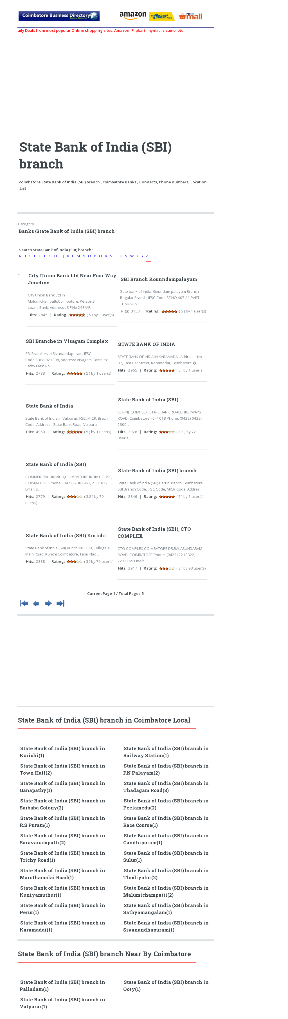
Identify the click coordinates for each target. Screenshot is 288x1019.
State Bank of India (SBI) (148, 400)
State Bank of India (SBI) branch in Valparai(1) (62, 1003)
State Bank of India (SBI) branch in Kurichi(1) (62, 752)
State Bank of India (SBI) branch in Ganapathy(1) (62, 786)
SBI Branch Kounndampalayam (159, 279)
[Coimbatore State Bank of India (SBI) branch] (66, 18)
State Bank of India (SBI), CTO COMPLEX (154, 532)
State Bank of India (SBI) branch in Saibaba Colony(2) (62, 804)
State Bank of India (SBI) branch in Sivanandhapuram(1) (166, 926)
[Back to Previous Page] (36, 607)
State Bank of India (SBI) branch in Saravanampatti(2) (62, 839)
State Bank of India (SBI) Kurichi (66, 535)
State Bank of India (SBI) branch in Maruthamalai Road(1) (62, 874)
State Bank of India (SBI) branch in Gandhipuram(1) (166, 839)
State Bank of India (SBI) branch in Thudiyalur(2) (166, 874)
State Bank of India (49, 406)
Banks (26, 231)
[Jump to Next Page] (48, 607)
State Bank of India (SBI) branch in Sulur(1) (166, 856)
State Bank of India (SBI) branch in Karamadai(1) (62, 926)
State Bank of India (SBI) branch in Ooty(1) (166, 985)
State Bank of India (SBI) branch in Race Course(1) (166, 821)
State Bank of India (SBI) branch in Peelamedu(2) (166, 804)
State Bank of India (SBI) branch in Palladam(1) (62, 985)
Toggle (10, 10)
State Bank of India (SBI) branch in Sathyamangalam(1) (166, 908)
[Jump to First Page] (24, 607)
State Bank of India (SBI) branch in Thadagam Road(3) (166, 786)
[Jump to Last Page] (60, 607)
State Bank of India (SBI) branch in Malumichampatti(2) (166, 891)
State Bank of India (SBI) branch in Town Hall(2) (62, 769)
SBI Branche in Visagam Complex (67, 341)
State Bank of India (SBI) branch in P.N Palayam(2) (166, 769)
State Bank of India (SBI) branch (157, 470)
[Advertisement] (116, 83)
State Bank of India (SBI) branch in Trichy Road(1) (62, 856)
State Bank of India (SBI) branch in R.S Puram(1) (62, 821)
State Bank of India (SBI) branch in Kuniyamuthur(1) (62, 891)
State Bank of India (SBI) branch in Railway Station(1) (166, 752)
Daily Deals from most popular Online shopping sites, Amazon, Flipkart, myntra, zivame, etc (89, 30)
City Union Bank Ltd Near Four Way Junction (72, 279)
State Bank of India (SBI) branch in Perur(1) (62, 908)
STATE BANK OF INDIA (146, 344)
